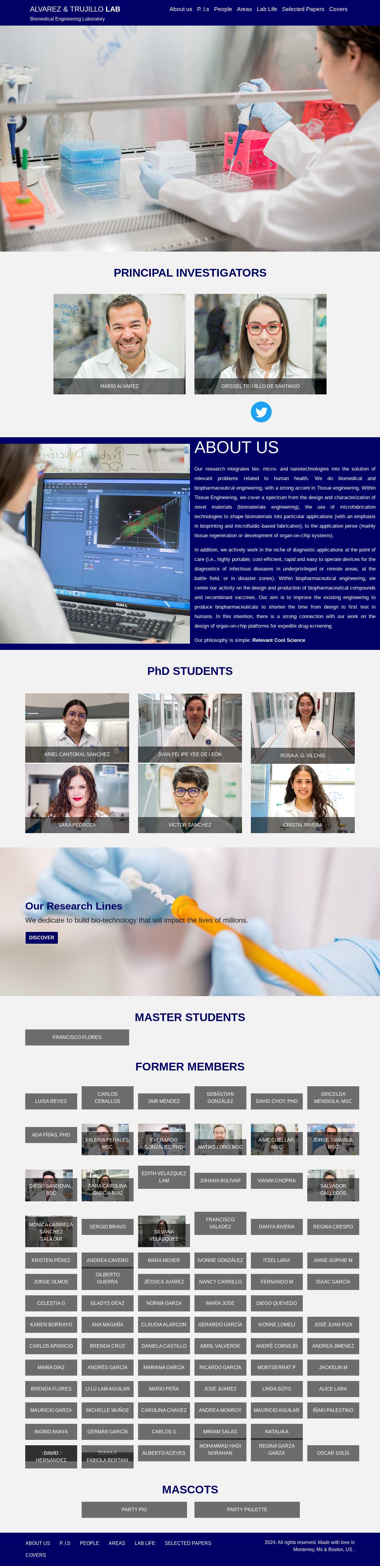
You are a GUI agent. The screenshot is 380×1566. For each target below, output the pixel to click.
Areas (244, 9)
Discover (41, 937)
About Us (38, 1543)
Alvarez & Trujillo (75, 9)
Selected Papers (303, 9)
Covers (338, 9)
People (223, 9)
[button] (28, 139)
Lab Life (267, 9)
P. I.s (203, 9)
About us (181, 9)
